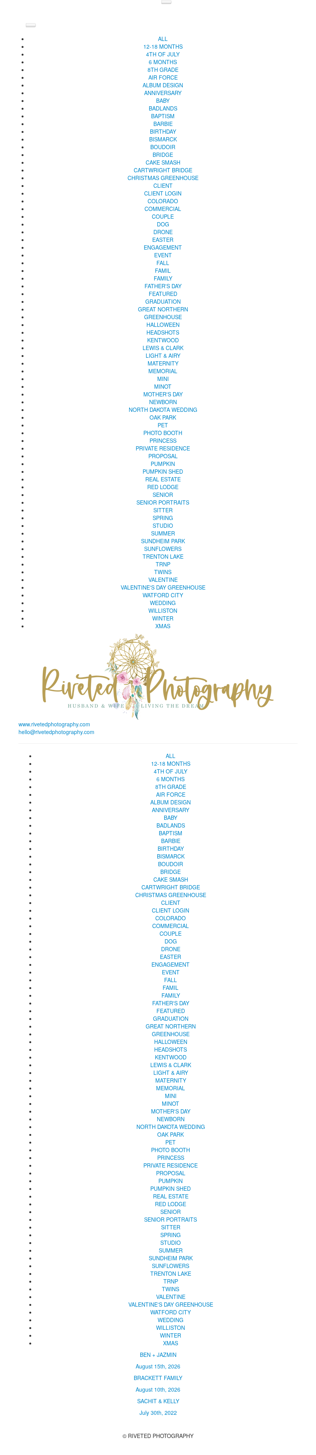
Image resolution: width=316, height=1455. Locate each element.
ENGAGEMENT (163, 247)
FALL (162, 263)
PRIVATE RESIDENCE (163, 448)
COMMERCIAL (163, 208)
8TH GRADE (163, 69)
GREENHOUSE (163, 317)
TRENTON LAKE (163, 556)
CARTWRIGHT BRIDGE (163, 170)
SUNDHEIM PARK (163, 541)
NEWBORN (163, 402)
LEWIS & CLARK (163, 348)
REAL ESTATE (163, 479)
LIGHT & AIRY (163, 355)
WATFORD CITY (163, 595)
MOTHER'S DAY (163, 394)
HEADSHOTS (162, 332)
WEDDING (163, 603)
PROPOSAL (163, 456)
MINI (163, 378)
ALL (163, 38)
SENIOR (163, 494)
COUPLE (163, 216)
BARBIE (163, 123)
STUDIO (163, 525)
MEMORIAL (162, 371)
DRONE (163, 232)
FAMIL (163, 270)
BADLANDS (163, 108)
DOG (163, 224)
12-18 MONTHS (163, 46)
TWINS (162, 572)
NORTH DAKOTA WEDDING (163, 409)
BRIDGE (163, 154)
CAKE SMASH (163, 162)
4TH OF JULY (163, 54)
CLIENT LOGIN (163, 193)
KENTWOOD (163, 340)
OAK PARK (163, 417)
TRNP (163, 564)
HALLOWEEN (163, 324)
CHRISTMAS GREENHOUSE (163, 178)
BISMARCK (163, 139)
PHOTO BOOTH (162, 433)
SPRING (163, 518)
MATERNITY (163, 363)
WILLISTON (162, 610)
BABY (163, 100)
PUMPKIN (163, 463)
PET (163, 425)
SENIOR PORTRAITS (162, 502)
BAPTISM (163, 116)
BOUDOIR (162, 147)
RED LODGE (162, 487)
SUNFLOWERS (163, 548)
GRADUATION (163, 301)
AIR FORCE (163, 77)
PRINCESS (163, 440)
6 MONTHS (163, 62)
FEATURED (163, 293)
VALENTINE (163, 579)
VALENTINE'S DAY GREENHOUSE (163, 587)
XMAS (162, 626)
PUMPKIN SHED (163, 471)
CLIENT (163, 185)
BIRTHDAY (163, 131)
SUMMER (163, 533)
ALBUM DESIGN (163, 85)
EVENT (163, 255)
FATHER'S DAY (163, 286)
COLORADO (163, 201)
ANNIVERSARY (163, 93)
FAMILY (163, 278)
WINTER (162, 618)
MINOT (162, 386)
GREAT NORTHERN (163, 309)
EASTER (162, 239)
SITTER (163, 510)
